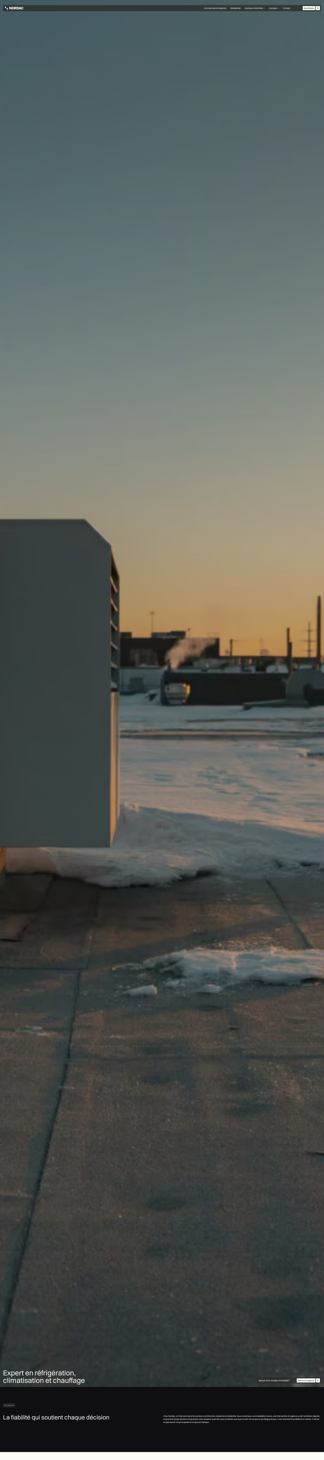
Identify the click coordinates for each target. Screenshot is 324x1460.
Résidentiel (235, 8)
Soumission (309, 8)
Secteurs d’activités (254, 8)
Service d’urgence (306, 1380)
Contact (286, 8)
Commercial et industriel (215, 8)
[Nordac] (14, 8)
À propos (273, 8)
